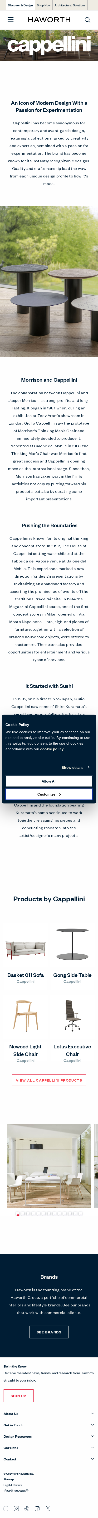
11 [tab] (70, 1213)
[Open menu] (10, 20)
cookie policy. (52, 749)
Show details (72, 767)
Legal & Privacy (13, 1484)
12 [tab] (75, 1213)
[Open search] (87, 20)
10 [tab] (64, 1213)
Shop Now (43, 5)
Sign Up (18, 1395)
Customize (46, 794)
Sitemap (9, 1479)
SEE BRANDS (49, 1331)
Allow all (49, 781)
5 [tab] (38, 1213)
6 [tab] (43, 1213)
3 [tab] (28, 1213)
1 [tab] (17, 1213)
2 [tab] (22, 1213)
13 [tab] (80, 1213)
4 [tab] (33, 1213)
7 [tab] (49, 1213)
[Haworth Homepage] (49, 19)
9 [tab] (59, 1213)
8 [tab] (54, 1213)
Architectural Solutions (69, 5)
